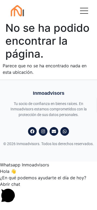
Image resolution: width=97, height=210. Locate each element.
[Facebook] (32, 131)
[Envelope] (54, 131)
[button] (48, 192)
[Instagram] (43, 131)
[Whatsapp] (64, 131)
